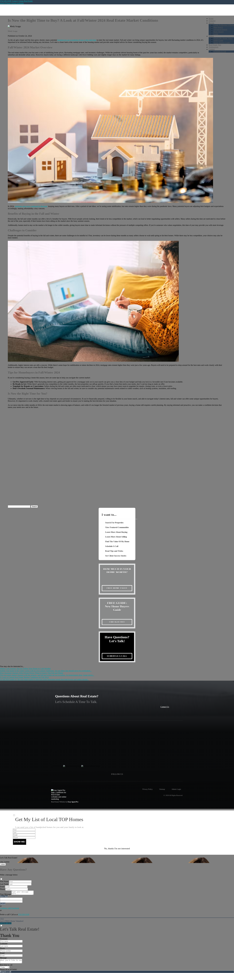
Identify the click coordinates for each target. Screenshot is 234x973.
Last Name (4, 884)
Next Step (4, 896)
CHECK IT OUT (117, 622)
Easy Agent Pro (73, 802)
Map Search (218, 27)
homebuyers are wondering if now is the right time (76, 40)
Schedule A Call (220, 51)
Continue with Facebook (9, 908)
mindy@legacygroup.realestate (12, 3)
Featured (212, 21)
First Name (4, 881)
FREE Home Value (117, 588)
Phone (2, 889)
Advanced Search (220, 30)
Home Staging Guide (222, 43)
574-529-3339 (23, 914)
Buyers (211, 23)
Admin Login (176, 789)
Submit (2, 904)
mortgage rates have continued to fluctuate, (31, 206)
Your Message (5, 894)
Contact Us (164, 707)
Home (211, 19)
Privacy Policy (147, 789)
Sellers (211, 36)
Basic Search (219, 32)
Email (2, 887)
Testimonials (213, 47)
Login (216, 34)
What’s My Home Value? (223, 38)
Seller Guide (218, 40)
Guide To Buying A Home (224, 25)
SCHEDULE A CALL (117, 656)
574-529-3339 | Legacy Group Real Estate (16, 1)
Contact (212, 49)
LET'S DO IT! (5, 923)
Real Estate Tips (215, 45)
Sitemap (162, 789)
